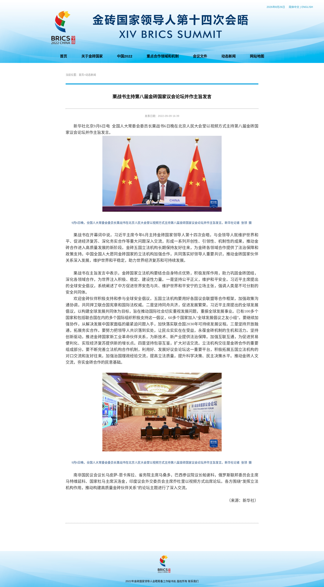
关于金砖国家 (92, 56)
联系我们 (193, 581)
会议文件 (200, 56)
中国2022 (124, 56)
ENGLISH (307, 6)
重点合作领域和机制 (163, 56)
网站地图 (257, 56)
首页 (63, 56)
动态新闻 (228, 56)
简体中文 (294, 6)
